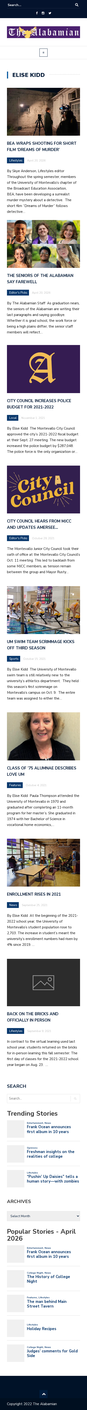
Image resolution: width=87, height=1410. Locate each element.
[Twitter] (50, 13)
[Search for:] (22, 5)
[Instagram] (43, 13)
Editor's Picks (18, 293)
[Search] (77, 5)
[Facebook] (36, 13)
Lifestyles (16, 160)
